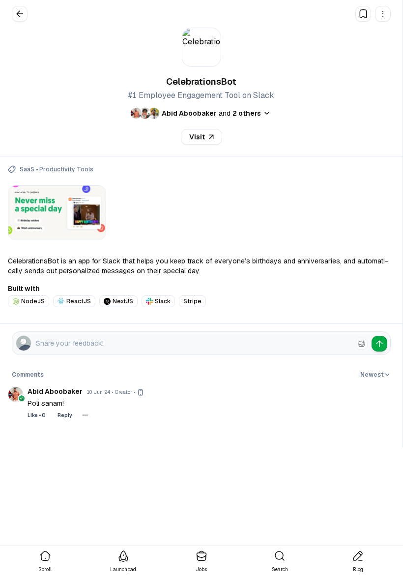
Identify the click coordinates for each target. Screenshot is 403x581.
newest (372, 375)
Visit (197, 136)
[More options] (85, 415)
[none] (362, 344)
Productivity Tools (66, 169)
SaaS (27, 169)
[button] (383, 14)
